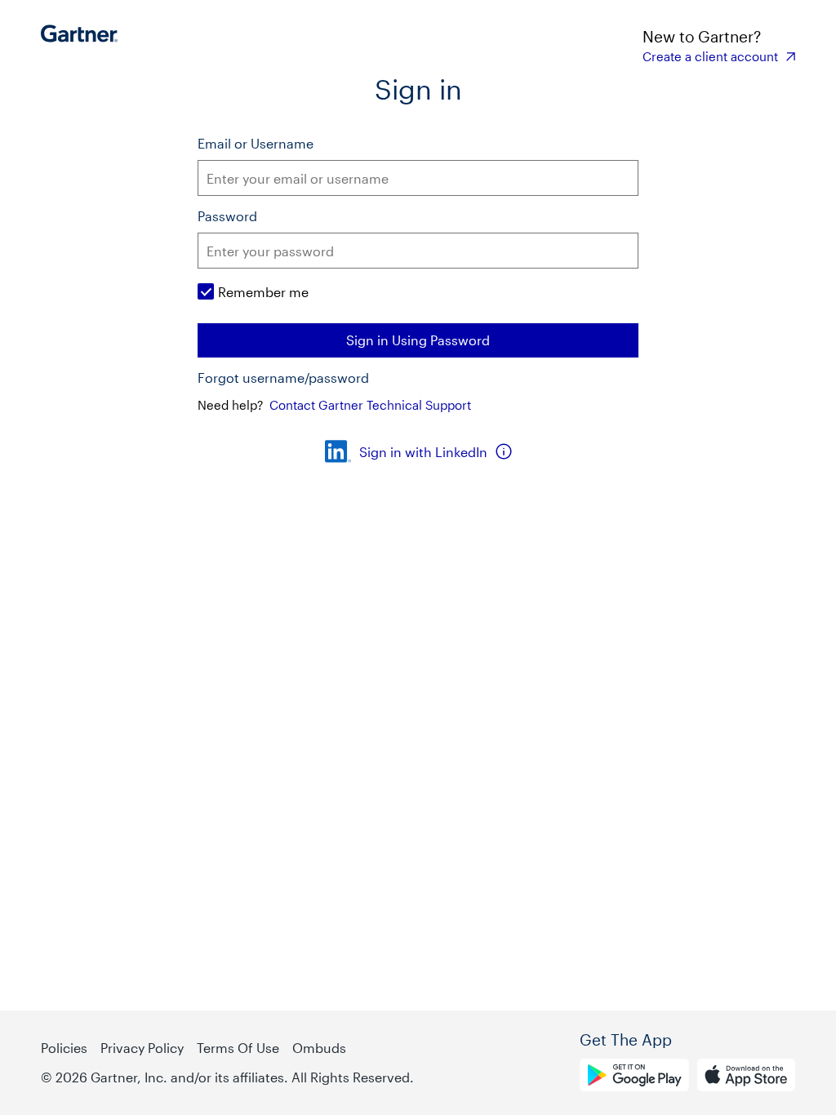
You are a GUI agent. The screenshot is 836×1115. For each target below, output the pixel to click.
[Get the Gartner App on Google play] (634, 1077)
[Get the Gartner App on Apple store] (746, 1077)
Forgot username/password (283, 378)
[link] (719, 56)
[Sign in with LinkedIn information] (504, 451)
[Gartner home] (84, 44)
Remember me (263, 292)
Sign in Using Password (418, 340)
